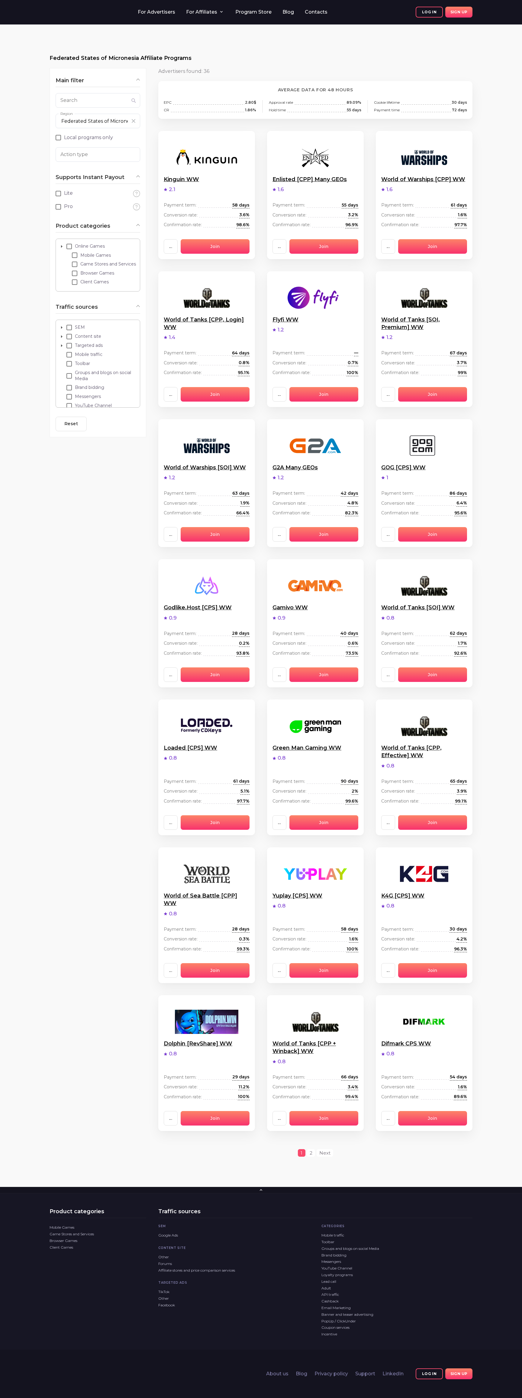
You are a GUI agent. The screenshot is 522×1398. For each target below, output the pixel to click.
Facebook (166, 1305)
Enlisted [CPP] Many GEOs (309, 179)
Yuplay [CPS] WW (297, 895)
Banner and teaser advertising (347, 1314)
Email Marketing (336, 1307)
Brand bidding (333, 1255)
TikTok (163, 1291)
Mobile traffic (332, 1235)
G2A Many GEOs (295, 467)
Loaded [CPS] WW (190, 748)
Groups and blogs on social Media (350, 1248)
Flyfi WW (285, 319)
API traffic (330, 1294)
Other (163, 1257)
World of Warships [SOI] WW (205, 467)
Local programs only (88, 137)
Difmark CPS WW (406, 1043)
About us (277, 1374)
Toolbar (327, 1242)
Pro (68, 206)
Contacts (316, 12)
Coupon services (335, 1327)
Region (66, 113)
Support (365, 1374)
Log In (429, 12)
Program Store (253, 12)
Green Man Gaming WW (306, 748)
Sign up (459, 12)
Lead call (328, 1281)
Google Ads (168, 1235)
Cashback (330, 1301)
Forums (165, 1263)
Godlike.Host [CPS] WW (198, 607)
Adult (326, 1288)
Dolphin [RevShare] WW (198, 1043)
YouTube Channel (336, 1268)
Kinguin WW (181, 179)
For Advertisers (156, 12)
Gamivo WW (290, 607)
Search (68, 100)
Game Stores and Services (72, 1234)
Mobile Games (62, 1227)
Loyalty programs (337, 1275)
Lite (68, 193)
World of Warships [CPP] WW (423, 179)
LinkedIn (393, 1374)
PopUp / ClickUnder (338, 1321)
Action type (74, 154)
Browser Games (63, 1240)
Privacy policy (331, 1374)
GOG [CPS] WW (403, 467)
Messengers (331, 1261)
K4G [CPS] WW (402, 895)
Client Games (61, 1247)
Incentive (329, 1334)
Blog (288, 12)
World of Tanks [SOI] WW (418, 607)
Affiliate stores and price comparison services (196, 1270)
